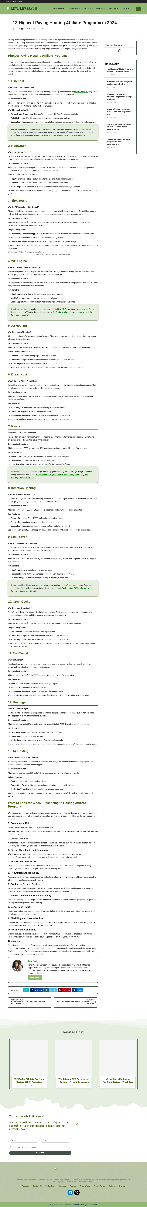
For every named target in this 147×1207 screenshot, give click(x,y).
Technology (73, 8)
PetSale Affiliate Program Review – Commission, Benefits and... (119, 126)
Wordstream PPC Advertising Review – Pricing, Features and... (73, 1080)
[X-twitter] (77, 1192)
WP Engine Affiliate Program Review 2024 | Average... (29, 1080)
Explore (112, 8)
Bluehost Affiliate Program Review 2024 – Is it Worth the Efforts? (61, 135)
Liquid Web (12, 547)
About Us (125, 8)
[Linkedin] (70, 1192)
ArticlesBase (58, 8)
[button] (133, 45)
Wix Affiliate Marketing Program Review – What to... (118, 1080)
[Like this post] (26, 990)
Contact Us (37, 1186)
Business (100, 8)
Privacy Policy (99, 1186)
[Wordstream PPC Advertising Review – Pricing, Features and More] (73, 1058)
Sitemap (122, 1186)
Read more (34, 977)
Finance (87, 8)
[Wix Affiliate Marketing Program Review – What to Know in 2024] (117, 1058)
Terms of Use (85, 1186)
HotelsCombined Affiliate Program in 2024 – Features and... (118, 142)
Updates (112, 1186)
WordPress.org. (81, 92)
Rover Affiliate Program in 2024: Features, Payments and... (119, 111)
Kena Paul (27, 29)
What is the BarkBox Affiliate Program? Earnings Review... (119, 96)
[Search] (138, 9)
